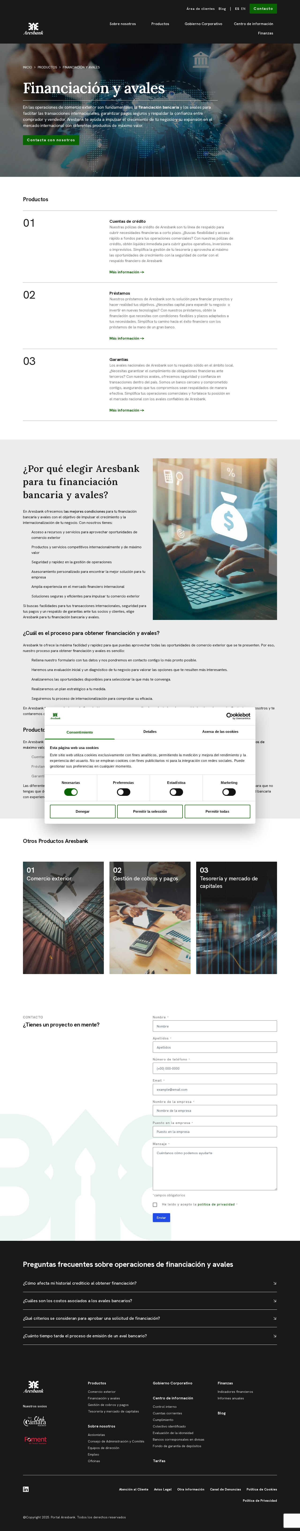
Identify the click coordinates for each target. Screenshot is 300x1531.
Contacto (263, 8)
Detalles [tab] (150, 732)
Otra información (190, 1489)
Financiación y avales (104, 1398)
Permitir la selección (150, 811)
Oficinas (94, 1461)
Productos (160, 23)
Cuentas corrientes (167, 1413)
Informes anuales (231, 1398)
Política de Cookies (262, 1489)
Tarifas (159, 1460)
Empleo (93, 1454)
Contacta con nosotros (51, 139)
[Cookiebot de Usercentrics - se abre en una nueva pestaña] (229, 716)
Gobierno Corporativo (203, 23)
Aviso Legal (163, 1489)
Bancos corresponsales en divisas (178, 1439)
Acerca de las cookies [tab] (220, 732)
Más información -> (126, 338)
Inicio (27, 67)
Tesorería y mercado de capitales (113, 1411)
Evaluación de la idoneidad (173, 1433)
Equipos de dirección (103, 1448)
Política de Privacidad (260, 1500)
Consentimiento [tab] (80, 732)
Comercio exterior (102, 1392)
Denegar (83, 811)
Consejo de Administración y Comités (116, 1441)
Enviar (161, 1218)
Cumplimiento (163, 1420)
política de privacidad (216, 1204)
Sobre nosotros (123, 23)
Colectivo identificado (169, 1426)
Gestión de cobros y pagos (108, 1405)
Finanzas (265, 33)
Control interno (165, 1407)
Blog (222, 9)
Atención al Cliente (133, 1489)
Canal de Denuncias (225, 1489)
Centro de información (253, 23)
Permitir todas (217, 811)
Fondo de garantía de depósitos (177, 1446)
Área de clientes (201, 9)
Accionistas (96, 1435)
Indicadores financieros (235, 1392)
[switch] (123, 792)
